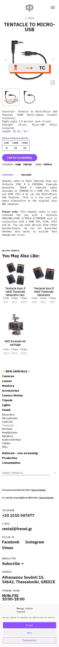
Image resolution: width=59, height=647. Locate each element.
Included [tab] (26, 174)
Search (53, 473)
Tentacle (47, 164)
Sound (6, 410)
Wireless (7, 429)
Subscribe (11, 563)
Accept (29, 625)
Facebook (10, 542)
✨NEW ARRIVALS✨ (16, 371)
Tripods (7, 400)
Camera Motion (12, 395)
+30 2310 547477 (18, 515)
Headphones (9, 432)
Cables (6, 443)
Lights (6, 405)
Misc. (5, 446)
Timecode (8, 425)
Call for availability (19, 157)
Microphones (10, 418)
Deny (29, 632)
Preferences (29, 640)
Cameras (8, 376)
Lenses (7, 381)
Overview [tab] (7, 174)
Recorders (8, 414)
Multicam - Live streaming (20, 453)
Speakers (7, 436)
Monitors (8, 385)
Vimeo (7, 547)
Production (9, 458)
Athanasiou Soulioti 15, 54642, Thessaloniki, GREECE (28, 579)
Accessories (10, 390)
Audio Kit (7, 421)
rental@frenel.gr (17, 528)
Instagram (34, 542)
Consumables (11, 462)
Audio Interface (11, 439)
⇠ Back (29, 18)
